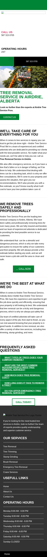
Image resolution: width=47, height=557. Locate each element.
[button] (23, 358)
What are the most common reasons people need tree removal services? (19, 367)
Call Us (6, 32)
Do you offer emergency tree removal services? (21, 392)
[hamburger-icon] (11, 59)
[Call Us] (3, 27)
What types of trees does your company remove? (22, 358)
